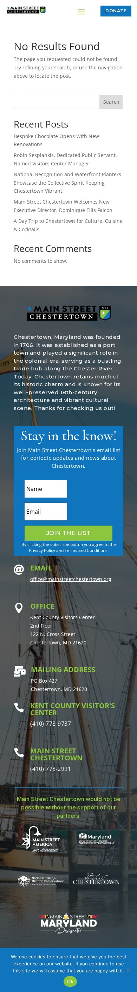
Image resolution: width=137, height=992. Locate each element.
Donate (115, 10)
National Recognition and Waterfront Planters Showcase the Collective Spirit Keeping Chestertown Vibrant (67, 182)
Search (111, 101)
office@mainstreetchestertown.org (70, 579)
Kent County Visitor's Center (72, 709)
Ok (70, 981)
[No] (128, 969)
